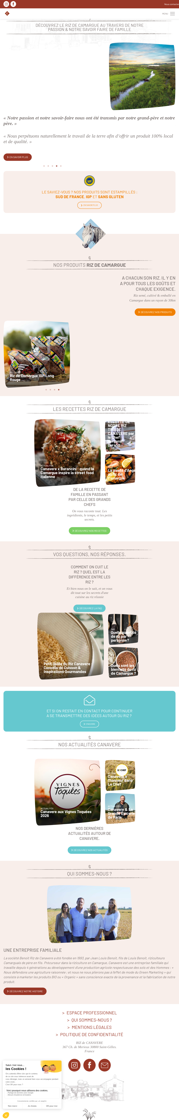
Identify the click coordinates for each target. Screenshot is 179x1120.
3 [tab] (52, 148)
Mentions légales (92, 1009)
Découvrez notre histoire (26, 973)
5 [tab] (60, 148)
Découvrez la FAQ (90, 590)
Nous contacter (171, 4)
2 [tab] (48, 148)
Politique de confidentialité (91, 1017)
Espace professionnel (92, 995)
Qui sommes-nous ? (91, 1002)
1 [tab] (44, 148)
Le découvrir (17, 139)
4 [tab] (56, 148)
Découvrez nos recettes (90, 513)
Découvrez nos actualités (90, 832)
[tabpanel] (89, 91)
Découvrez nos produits (156, 294)
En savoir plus (90, 187)
